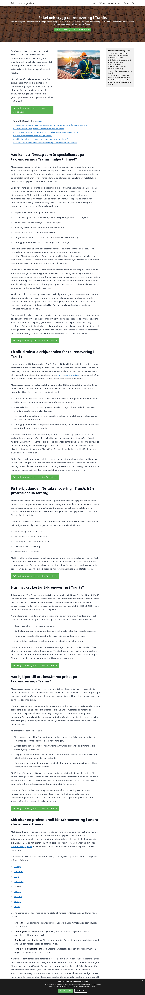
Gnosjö (17, 901)
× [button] (143, 981)
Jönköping (19, 881)
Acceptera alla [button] (65, 990)
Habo (17, 906)
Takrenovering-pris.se (23, 3)
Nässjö (17, 866)
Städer (102, 3)
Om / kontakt (114, 3)
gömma (39, 121)
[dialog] (72, 987)
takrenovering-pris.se (69, 375)
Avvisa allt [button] (81, 990)
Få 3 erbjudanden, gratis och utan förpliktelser (72, 29)
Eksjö (16, 876)
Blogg (126, 3)
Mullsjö (17, 891)
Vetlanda (18, 871)
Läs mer (93, 986)
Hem (94, 3)
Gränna (18, 896)
